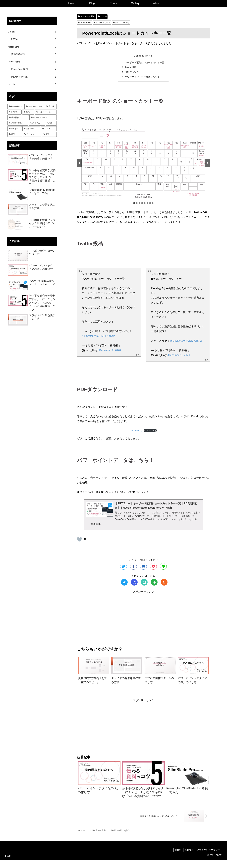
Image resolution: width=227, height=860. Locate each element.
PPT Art (33, 39)
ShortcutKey (136, 430)
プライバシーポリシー (208, 849)
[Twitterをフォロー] (124, 582)
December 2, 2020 (110, 350)
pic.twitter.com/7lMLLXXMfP (98, 336)
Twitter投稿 (130, 67)
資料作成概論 (33, 54)
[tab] (134, 203)
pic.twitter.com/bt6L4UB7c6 (186, 340)
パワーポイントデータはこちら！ (142, 76)
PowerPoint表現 (33, 76)
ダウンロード (150, 430)
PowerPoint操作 (88, 16)
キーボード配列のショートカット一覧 (144, 62)
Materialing (32, 46)
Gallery (32, 31)
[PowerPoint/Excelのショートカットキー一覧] (143, 566)
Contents (139, 55)
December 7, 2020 (179, 355)
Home (178, 849)
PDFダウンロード (134, 72)
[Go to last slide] (79, 163)
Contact (189, 849)
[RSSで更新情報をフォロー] (164, 582)
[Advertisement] (143, 617)
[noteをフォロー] (144, 582)
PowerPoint (85, 22)
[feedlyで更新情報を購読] (154, 582)
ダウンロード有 (122, 22)
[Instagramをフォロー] (134, 582)
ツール (104, 16)
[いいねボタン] (79, 539)
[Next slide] (207, 163)
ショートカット (103, 22)
